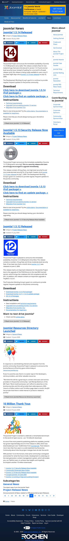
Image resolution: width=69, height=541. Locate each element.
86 (23, 496)
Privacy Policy (29, 521)
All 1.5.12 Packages (12, 296)
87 (27, 496)
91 (43, 496)
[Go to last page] (54, 495)
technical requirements (28, 303)
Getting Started (58, 38)
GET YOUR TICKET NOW (57, 10)
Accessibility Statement (15, 521)
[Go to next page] (50, 495)
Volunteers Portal (57, 123)
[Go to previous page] (8, 495)
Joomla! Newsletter (57, 80)
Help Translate (26, 523)
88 (31, 496)
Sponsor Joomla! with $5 (53, 521)
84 (16, 496)
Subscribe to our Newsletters (59, 133)
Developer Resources (60, 2)
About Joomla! (15, 18)
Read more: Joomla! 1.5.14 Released (17, 123)
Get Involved (57, 48)
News (49, 18)
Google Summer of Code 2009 (16, 475)
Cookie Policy (39, 521)
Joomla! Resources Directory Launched (20, 329)
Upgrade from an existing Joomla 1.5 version (21, 105)
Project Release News (19, 36)
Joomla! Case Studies (57, 64)
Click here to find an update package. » (25, 96)
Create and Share (57, 43)
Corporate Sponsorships (58, 106)
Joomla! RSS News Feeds (57, 86)
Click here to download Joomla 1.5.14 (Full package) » (24, 91)
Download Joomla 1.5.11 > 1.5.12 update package (22, 294)
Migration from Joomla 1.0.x (15, 308)
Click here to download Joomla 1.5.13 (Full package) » (24, 188)
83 (12, 496)
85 (20, 496)
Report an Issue (37, 523)
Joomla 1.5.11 (35, 264)
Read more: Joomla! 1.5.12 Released (17, 321)
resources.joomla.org (10, 370)
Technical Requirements (58, 91)
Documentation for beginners (16, 310)
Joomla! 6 (42, 18)
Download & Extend (17, 2)
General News (17, 334)
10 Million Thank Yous (16, 403)
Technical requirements (14, 103)
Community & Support (45, 2)
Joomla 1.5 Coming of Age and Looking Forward (22, 477)
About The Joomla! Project (58, 53)
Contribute (57, 18)
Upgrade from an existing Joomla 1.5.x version (21, 306)
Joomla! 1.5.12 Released (17, 226)
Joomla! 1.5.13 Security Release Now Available (25, 131)
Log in (46, 523)
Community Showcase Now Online (18, 470)
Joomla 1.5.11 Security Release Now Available (21, 468)
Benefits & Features (29, 18)
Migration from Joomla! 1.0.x (15, 107)
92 (47, 496)
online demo (30, 111)
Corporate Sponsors (56, 111)
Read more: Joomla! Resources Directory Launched (22, 397)
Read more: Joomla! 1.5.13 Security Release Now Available (24, 220)
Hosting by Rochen (34, 540)
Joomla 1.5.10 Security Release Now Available (21, 472)
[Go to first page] (5, 495)
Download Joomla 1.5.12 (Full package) (19, 292)
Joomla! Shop (57, 69)
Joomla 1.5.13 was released (30, 74)
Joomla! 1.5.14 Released (17, 32)
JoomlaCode (35, 446)
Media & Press (9, 22)
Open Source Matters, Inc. (32, 532)
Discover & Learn (30, 2)
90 (39, 496)
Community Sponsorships (58, 117)
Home (6, 18)
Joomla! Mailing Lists (58, 74)
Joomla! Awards (58, 60)
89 (35, 496)
